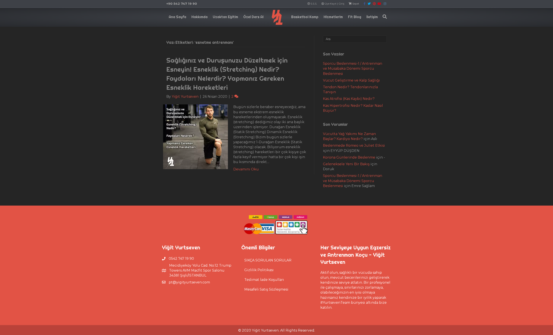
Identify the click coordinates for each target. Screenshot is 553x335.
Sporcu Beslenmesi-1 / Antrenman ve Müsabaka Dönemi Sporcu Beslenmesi (352, 68)
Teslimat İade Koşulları (264, 280)
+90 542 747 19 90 (181, 4)
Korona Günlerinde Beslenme (349, 157)
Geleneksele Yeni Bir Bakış (346, 164)
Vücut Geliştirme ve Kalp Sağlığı (351, 80)
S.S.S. (313, 3)
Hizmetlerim (333, 17)
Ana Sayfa (177, 17)
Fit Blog (354, 17)
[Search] (383, 17)
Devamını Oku (246, 169)
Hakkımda (199, 17)
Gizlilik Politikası (259, 270)
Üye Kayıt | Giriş (334, 3)
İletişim (372, 17)
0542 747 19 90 (181, 258)
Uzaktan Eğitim (225, 17)
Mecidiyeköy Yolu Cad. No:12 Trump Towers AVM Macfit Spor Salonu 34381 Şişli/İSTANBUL (200, 270)
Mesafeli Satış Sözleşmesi (266, 289)
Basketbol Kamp (304, 17)
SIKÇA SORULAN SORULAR (267, 260)
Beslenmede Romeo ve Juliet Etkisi (354, 145)
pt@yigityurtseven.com (189, 282)
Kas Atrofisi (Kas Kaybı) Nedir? (349, 99)
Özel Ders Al (253, 17)
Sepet (355, 3)
